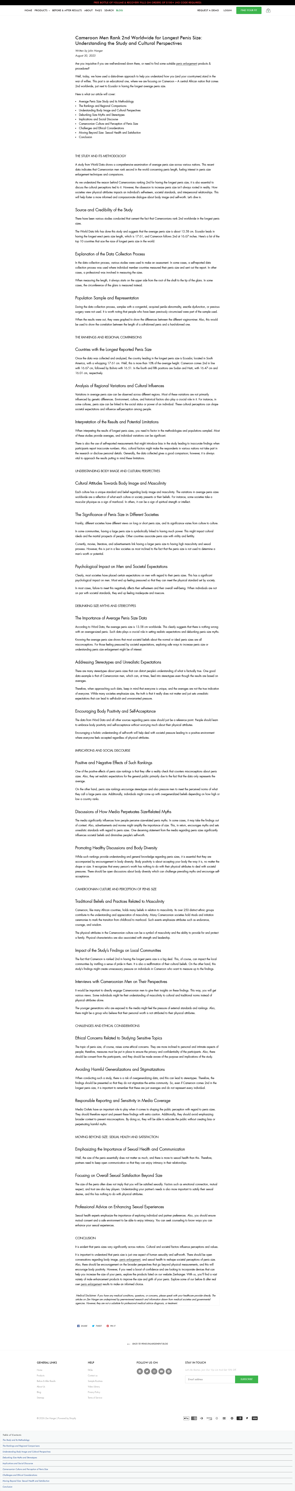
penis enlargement (186, 63)
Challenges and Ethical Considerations (20, 1475)
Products (40, 1375)
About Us (41, 1387)
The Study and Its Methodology (16, 1439)
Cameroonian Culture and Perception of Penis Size (25, 1469)
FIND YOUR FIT (249, 10)
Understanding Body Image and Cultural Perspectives (26, 1451)
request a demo (208, 10)
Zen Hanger (50, 1418)
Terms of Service (95, 1398)
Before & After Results (46, 1381)
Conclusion (8, 1486)
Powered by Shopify (67, 1418)
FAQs (90, 1370)
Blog (39, 1392)
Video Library (94, 1387)
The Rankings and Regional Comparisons (21, 1445)
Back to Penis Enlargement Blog (150, 1343)
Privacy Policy (94, 1392)
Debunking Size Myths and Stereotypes (20, 1457)
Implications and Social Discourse (18, 1463)
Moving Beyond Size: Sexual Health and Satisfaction (26, 1480)
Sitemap (40, 1398)
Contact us (92, 1375)
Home (39, 1370)
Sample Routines (95, 1381)
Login (228, 10)
